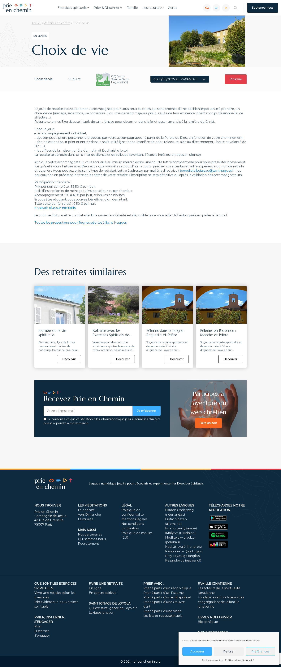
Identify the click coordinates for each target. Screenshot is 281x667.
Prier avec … (154, 583)
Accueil (36, 23)
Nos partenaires (90, 534)
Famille (132, 7)
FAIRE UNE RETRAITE (106, 583)
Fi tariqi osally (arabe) (181, 528)
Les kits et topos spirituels (162, 616)
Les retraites (152, 7)
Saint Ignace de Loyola (109, 603)
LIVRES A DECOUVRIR (215, 617)
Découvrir (69, 359)
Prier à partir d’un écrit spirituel (167, 597)
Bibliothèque (208, 622)
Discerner (41, 631)
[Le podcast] (207, 8)
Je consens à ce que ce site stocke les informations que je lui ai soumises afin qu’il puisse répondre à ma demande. (102, 421)
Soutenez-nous (262, 7)
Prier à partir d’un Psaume (163, 593)
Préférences (260, 651)
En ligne (95, 588)
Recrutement (88, 543)
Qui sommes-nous (92, 539)
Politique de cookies (212, 660)
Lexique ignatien (101, 612)
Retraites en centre (57, 23)
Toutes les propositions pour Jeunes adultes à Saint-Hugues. (80, 222)
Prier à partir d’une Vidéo (162, 611)
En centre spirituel (103, 593)
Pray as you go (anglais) (183, 556)
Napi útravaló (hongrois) (183, 547)
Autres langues (179, 505)
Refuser (229, 651)
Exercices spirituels (72, 7)
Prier (38, 626)
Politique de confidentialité (239, 660)
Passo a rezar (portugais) (184, 551)
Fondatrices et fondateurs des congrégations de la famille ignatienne (221, 602)
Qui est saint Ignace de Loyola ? (113, 608)
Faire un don (208, 423)
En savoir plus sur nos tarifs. (55, 208)
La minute (85, 519)
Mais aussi (87, 530)
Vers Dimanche (89, 514)
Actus (172, 7)
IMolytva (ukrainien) (180, 533)
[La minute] (226, 8)
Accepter (197, 651)
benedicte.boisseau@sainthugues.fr (207, 170)
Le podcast (86, 510)
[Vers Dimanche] (216, 8)
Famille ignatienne (215, 583)
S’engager (42, 635)
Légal (127, 505)
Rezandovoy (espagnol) (183, 560)
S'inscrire (236, 79)
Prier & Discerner (106, 7)
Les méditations (92, 505)
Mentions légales (134, 519)
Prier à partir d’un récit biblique (167, 588)
